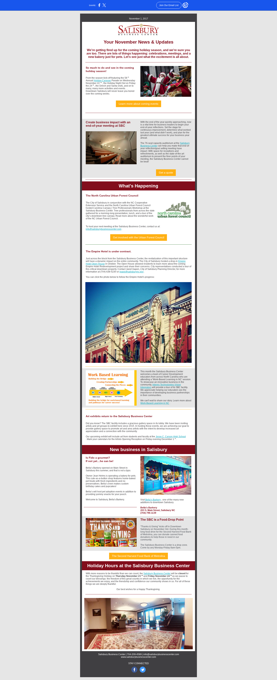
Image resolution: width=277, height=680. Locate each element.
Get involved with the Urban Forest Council (138, 237)
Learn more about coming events (138, 103)
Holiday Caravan (102, 80)
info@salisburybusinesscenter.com (103, 229)
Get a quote (166, 172)
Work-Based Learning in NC (154, 403)
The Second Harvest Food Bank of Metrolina (138, 555)
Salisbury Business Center (157, 573)
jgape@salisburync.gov (131, 271)
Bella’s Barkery (153, 499)
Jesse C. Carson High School (171, 436)
